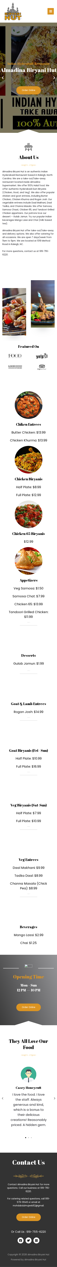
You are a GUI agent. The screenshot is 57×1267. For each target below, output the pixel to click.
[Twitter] (28, 1240)
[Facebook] (21, 1240)
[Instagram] (36, 1240)
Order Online (28, 90)
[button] (27, 130)
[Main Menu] (51, 11)
